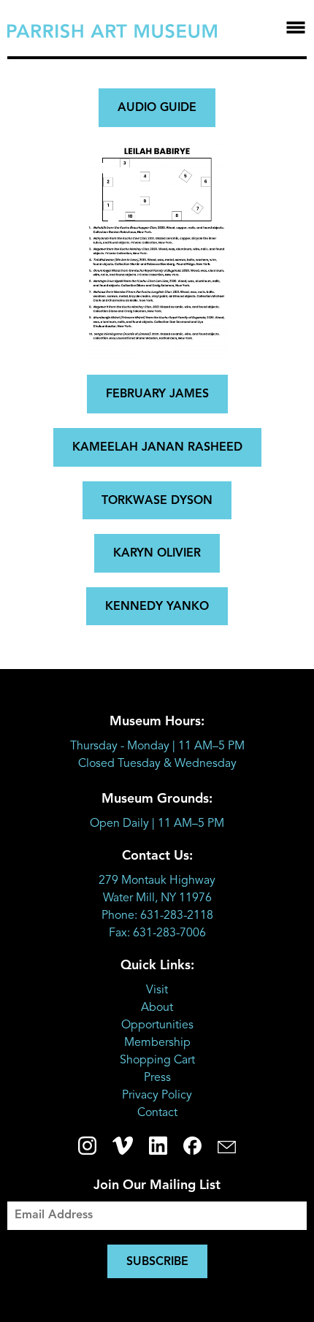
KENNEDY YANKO (157, 607)
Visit (157, 990)
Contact (157, 1113)
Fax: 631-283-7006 (157, 933)
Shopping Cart (157, 1060)
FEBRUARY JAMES (157, 394)
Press (157, 1078)
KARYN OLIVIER (157, 553)
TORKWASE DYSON (157, 501)
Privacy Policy (157, 1095)
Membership (157, 1043)
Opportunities (157, 1025)
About (157, 1008)
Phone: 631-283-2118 (157, 916)
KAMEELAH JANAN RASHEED (157, 448)
